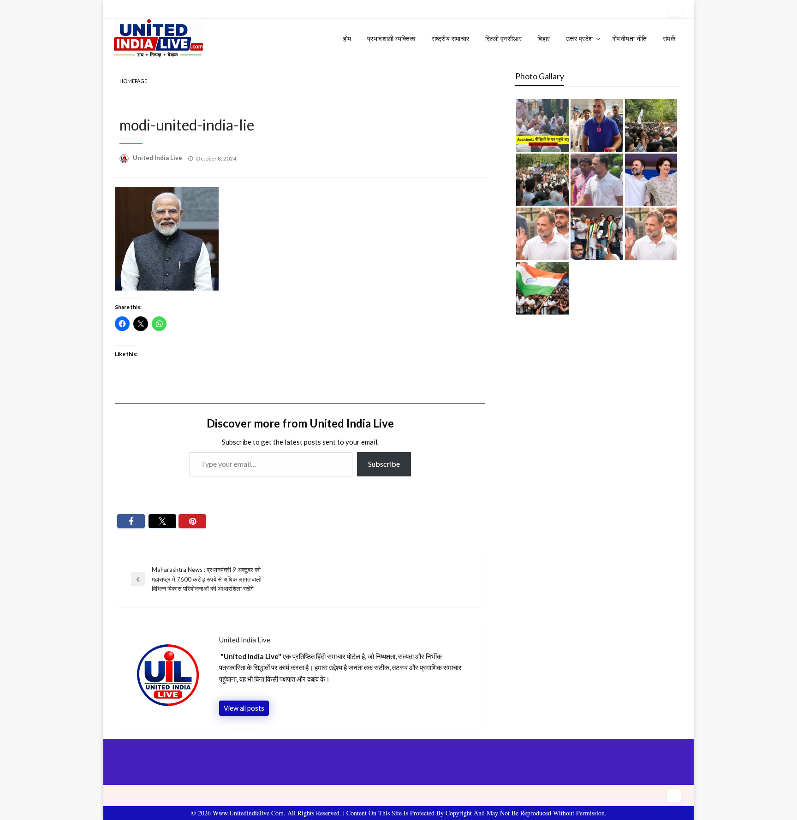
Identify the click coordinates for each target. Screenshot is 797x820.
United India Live (158, 157)
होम (347, 38)
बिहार (543, 38)
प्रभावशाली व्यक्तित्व (391, 38)
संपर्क (669, 38)
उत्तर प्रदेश (579, 38)
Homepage (133, 81)
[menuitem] (347, 38)
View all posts (244, 708)
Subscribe (384, 463)
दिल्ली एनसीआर (503, 38)
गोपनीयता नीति (629, 38)
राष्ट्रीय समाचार (451, 38)
